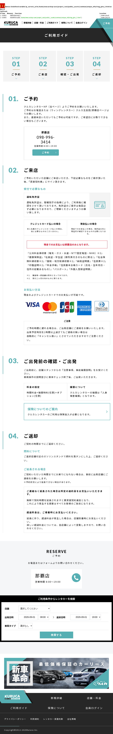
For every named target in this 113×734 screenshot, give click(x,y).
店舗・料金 (39, 22)
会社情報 (71, 719)
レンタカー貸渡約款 (53, 719)
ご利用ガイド (52, 22)
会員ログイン (81, 22)
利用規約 (34, 719)
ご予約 (106, 23)
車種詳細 (27, 22)
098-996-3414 (46, 139)
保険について (67, 22)
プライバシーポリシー (15, 719)
